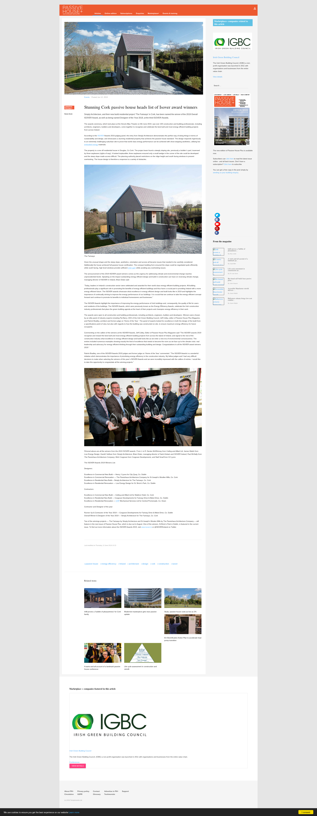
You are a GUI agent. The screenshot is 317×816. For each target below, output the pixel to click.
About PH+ (68, 791)
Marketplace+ (153, 13)
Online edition (111, 13)
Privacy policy (83, 791)
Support (125, 791)
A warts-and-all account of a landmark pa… (238, 260)
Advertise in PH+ (111, 791)
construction (163, 564)
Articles (97, 13)
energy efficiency (108, 564)
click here (230, 159)
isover (175, 564)
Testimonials (109, 794)
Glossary (97, 794)
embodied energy (91, 145)
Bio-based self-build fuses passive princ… (239, 279)
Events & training (170, 13)
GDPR (79, 794)
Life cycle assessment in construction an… (236, 269)
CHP (117, 501)
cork (153, 564)
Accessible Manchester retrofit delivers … (238, 289)
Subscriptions (126, 13)
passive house (91, 564)
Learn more (74, 812)
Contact (96, 791)
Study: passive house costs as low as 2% (180, 612)
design (145, 564)
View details (78, 766)
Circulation (69, 794)
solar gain (132, 268)
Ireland (122, 564)
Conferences (74, 762)
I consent (306, 812)
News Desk (68, 114)
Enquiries (140, 13)
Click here (228, 164)
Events (87, 97)
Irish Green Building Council (80, 751)
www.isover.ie (146, 527)
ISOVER (100, 136)
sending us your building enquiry (225, 173)
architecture (134, 564)
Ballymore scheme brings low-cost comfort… (240, 299)
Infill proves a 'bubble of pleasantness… (236, 250)
